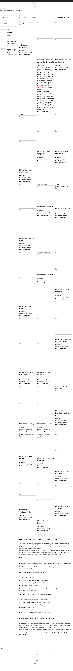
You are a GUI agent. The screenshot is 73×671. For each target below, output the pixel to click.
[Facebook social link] (35, 1)
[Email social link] (36, 1)
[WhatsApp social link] (38, 1)
